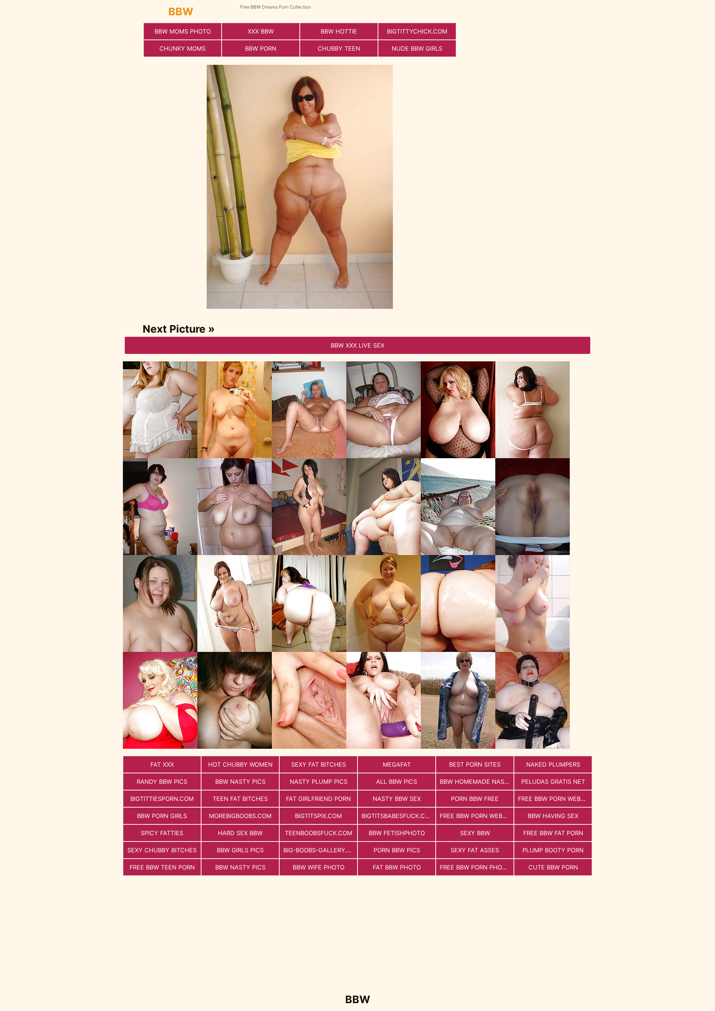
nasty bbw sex (397, 798)
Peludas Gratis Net (553, 781)
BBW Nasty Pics (240, 781)
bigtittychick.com (417, 31)
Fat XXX (162, 764)
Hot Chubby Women (240, 764)
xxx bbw (261, 31)
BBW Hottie (339, 31)
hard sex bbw (240, 833)
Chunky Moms (182, 48)
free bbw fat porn (553, 833)
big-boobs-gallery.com (320, 850)
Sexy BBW (475, 833)
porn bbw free (475, 798)
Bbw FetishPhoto (397, 833)
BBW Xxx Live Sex (357, 345)
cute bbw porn (553, 867)
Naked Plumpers (553, 764)
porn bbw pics (397, 850)
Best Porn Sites (474, 764)
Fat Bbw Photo (397, 867)
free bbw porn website (555, 798)
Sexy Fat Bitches (318, 764)
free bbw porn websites (477, 816)
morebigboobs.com (240, 816)
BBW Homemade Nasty (476, 781)
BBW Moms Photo (183, 31)
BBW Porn (260, 48)
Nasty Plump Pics (318, 781)
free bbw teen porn (162, 867)
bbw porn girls (162, 816)
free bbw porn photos (477, 867)
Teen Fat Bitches (240, 798)
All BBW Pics (396, 781)
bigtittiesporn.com (162, 798)
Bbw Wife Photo (318, 867)
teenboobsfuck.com (318, 833)
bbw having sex (553, 816)
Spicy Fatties (162, 833)
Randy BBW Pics (162, 781)
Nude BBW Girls (417, 48)
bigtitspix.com (318, 816)
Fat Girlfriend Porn (318, 798)
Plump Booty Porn (553, 850)
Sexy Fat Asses (475, 850)
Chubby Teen (339, 48)
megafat (397, 764)
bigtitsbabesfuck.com (398, 816)
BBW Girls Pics (240, 850)
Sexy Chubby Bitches (162, 850)
